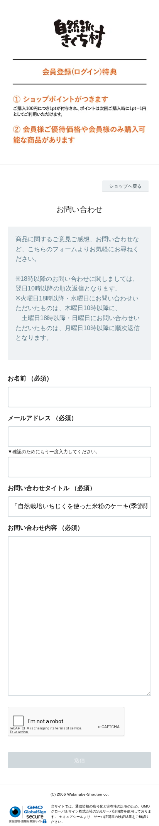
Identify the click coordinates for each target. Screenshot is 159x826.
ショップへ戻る (125, 186)
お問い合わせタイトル (38, 488)
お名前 (17, 378)
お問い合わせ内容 (32, 527)
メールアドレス (29, 418)
